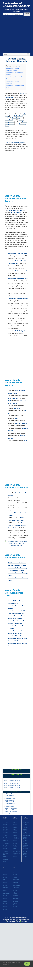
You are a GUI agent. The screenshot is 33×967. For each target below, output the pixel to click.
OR (8, 787)
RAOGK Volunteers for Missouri (17, 563)
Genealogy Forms (9, 813)
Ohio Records (6, 900)
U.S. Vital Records (9, 806)
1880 (16, 398)
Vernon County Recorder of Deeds (17, 253)
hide (19, 66)
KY (17, 782)
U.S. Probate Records (10, 805)
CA (11, 780)
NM (13, 785)
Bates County (9, 97)
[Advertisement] (16, 35)
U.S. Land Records (9, 800)
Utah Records (16, 887)
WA (13, 789)
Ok (27, 964)
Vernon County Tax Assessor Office (18, 278)
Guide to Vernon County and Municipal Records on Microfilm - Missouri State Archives (17, 616)
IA (13, 782)
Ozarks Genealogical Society (16, 570)
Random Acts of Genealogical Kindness (19, 919)
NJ (11, 785)
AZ (6, 780)
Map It (22, 93)
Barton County (9, 120)
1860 (9, 398)
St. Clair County (18, 116)
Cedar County (16, 118)
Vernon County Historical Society (17, 568)
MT (19, 783)
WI (17, 789)
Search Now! (27, 14)
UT (6, 789)
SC (15, 787)
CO (13, 780)
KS (15, 782)
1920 (9, 403)
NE (4, 785)
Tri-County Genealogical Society (17, 565)
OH (4, 787)
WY (19, 789)
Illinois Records (16, 853)
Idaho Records (16, 851)
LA (19, 782)
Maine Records (26, 834)
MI (11, 783)
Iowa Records (26, 822)
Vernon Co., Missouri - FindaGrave (18, 611)
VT (8, 789)
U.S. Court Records (9, 795)
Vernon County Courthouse (15, 210)
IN (11, 782)
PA (11, 787)
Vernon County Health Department (18, 331)
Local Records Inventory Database (18, 298)
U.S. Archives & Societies (11, 808)
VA (11, 789)
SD (17, 787)
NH (8, 785)
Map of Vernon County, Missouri (15, 143)
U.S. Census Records (10, 793)
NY (15, 785)
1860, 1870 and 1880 (21, 423)
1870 (13, 398)
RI (13, 787)
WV (15, 789)
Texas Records (16, 885)
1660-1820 (16, 408)
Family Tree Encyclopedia (11, 811)
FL (19, 780)
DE (17, 780)
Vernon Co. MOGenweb (14, 636)
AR (8, 780)
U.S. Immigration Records (11, 801)
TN (19, 787)
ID (6, 782)
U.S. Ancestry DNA (9, 809)
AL (4, 780)
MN (13, 783)
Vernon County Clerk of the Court (17, 271)
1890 (9, 400)
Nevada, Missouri (16, 212)
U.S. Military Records (10, 803)
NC (17, 785)
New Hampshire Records (5, 881)
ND (19, 785)
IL (8, 782)
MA (4, 783)
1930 (13, 403)
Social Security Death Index (16, 520)
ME (8, 783)
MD (6, 783)
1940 (16, 403)
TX (4, 789)
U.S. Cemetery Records (11, 797)
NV (6, 785)
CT (15, 780)
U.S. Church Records (10, 798)
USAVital (22, 518)
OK (6, 787)
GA (4, 782)
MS (15, 783)
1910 (24, 400)
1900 (20, 400)
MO (17, 783)
